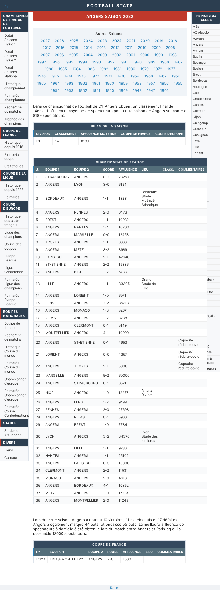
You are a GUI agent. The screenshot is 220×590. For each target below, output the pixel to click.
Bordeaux (200, 81)
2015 (74, 47)
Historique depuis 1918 (13, 144)
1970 (121, 76)
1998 (172, 55)
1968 (148, 76)
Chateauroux (202, 99)
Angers (198, 44)
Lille (196, 147)
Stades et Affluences (12, 432)
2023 (102, 40)
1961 (96, 83)
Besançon (200, 63)
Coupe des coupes (12, 246)
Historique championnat (14, 85)
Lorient (198, 153)
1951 (96, 90)
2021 (131, 40)
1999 (158, 55)
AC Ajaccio (201, 32)
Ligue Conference (13, 269)
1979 (144, 69)
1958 (137, 83)
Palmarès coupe (11, 156)
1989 (151, 62)
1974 (68, 76)
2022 (116, 40)
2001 (130, 55)
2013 (101, 47)
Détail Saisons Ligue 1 (10, 39)
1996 (55, 62)
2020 (145, 40)
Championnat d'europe (15, 381)
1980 (131, 69)
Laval (197, 141)
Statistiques (13, 166)
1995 (69, 62)
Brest (197, 75)
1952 (82, 90)
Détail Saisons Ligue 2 (10, 55)
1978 (158, 69)
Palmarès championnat (14, 97)
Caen (196, 93)
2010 (142, 47)
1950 (109, 90)
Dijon (197, 117)
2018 (172, 40)
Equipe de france (12, 325)
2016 (60, 47)
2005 (73, 55)
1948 (137, 90)
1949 (123, 90)
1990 (137, 62)
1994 (82, 62)
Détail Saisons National (11, 71)
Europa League (10, 258)
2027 (45, 40)
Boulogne (200, 87)
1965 (41, 83)
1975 (55, 76)
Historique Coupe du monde (12, 351)
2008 (170, 47)
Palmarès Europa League (11, 299)
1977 (171, 69)
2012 (115, 47)
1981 (117, 69)
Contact (10, 457)
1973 (81, 76)
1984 (76, 69)
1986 (49, 69)
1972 (95, 76)
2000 (144, 55)
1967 (162, 76)
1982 (104, 69)
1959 (123, 83)
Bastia (197, 57)
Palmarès (11, 197)
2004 (88, 55)
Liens (8, 450)
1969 (135, 76)
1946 (164, 90)
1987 (178, 62)
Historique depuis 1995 (13, 187)
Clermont (200, 111)
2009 (156, 47)
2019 (159, 40)
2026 (59, 40)
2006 (59, 55)
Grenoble (199, 129)
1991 (124, 62)
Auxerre (198, 38)
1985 (62, 69)
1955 (178, 83)
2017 (46, 47)
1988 (164, 62)
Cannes (198, 105)
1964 (55, 83)
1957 (151, 83)
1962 (82, 83)
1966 (176, 76)
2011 (129, 47)
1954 (55, 90)
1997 (42, 62)
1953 (69, 90)
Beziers (198, 69)
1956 (164, 83)
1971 (108, 76)
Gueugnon (200, 135)
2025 (73, 40)
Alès (196, 26)
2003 (102, 55)
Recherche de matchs (13, 109)
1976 (41, 76)
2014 (87, 47)
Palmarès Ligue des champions (13, 283)
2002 (116, 55)
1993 (96, 62)
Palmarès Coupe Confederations (16, 411)
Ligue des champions (13, 234)
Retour (116, 587)
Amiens (198, 50)
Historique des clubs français (12, 220)
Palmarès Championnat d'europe (15, 395)
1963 (69, 83)
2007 (45, 55)
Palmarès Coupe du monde (12, 367)
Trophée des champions (14, 121)
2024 (88, 40)
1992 (110, 62)
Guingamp (200, 123)
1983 (90, 69)
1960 (109, 83)
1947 (151, 90)
